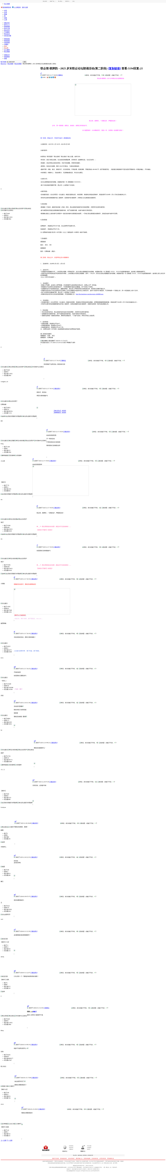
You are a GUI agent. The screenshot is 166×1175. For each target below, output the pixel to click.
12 (35, 741)
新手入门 (7, 24)
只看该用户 (56, 388)
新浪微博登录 (7, 7)
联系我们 (85, 1155)
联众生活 (7, 34)
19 (28, 1006)
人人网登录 (17, 7)
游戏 (5, 18)
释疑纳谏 (7, 26)
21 (16, 1076)
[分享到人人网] (53, 77)
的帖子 (33, 1011)
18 (15, 971)
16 (15, 894)
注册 (26, 7)
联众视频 (7, 51)
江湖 (5, 19)
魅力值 (6, 217)
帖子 (5, 213)
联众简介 (75, 1155)
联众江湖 (7, 28)
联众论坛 (3, 63)
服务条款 (80, 1155)
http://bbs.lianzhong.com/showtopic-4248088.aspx (89, 294)
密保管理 (71, 1147)
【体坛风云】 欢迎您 (59, 410)
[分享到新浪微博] (47, 77)
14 (16, 821)
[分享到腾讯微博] (51, 77)
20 (15, 1043)
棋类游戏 (7, 40)
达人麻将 (7, 50)
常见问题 (89, 1145)
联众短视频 (18, 63)
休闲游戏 (7, 42)
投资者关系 (90, 1155)
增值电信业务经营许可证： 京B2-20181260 (83, 1165)
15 (15, 855)
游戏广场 (52, 1)
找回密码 (71, 1145)
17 (15, 929)
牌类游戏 (7, 39)
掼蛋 (5, 58)
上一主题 (3, 1140)
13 (33, 780)
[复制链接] (114, 68)
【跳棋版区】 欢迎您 (59, 412)
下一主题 (9, 1140)
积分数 (6, 219)
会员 (5, 12)
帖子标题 (3, 61)
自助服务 (89, 1147)
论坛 (73, 1)
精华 (5, 215)
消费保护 (71, 1149)
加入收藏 (7, 4)
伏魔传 (6, 44)
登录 (23, 7)
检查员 (88, 1149)
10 (15, 667)
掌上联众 (60, 1)
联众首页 (45, 1)
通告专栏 (7, 23)
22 (22, 1107)
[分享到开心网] (55, 77)
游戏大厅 (7, 55)
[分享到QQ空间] (49, 77)
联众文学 (7, 30)
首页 (5, 10)
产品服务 (7, 32)
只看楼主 (60, 75)
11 (15, 701)
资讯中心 (67, 1)
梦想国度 (7, 56)
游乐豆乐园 (7, 35)
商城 (5, 14)
